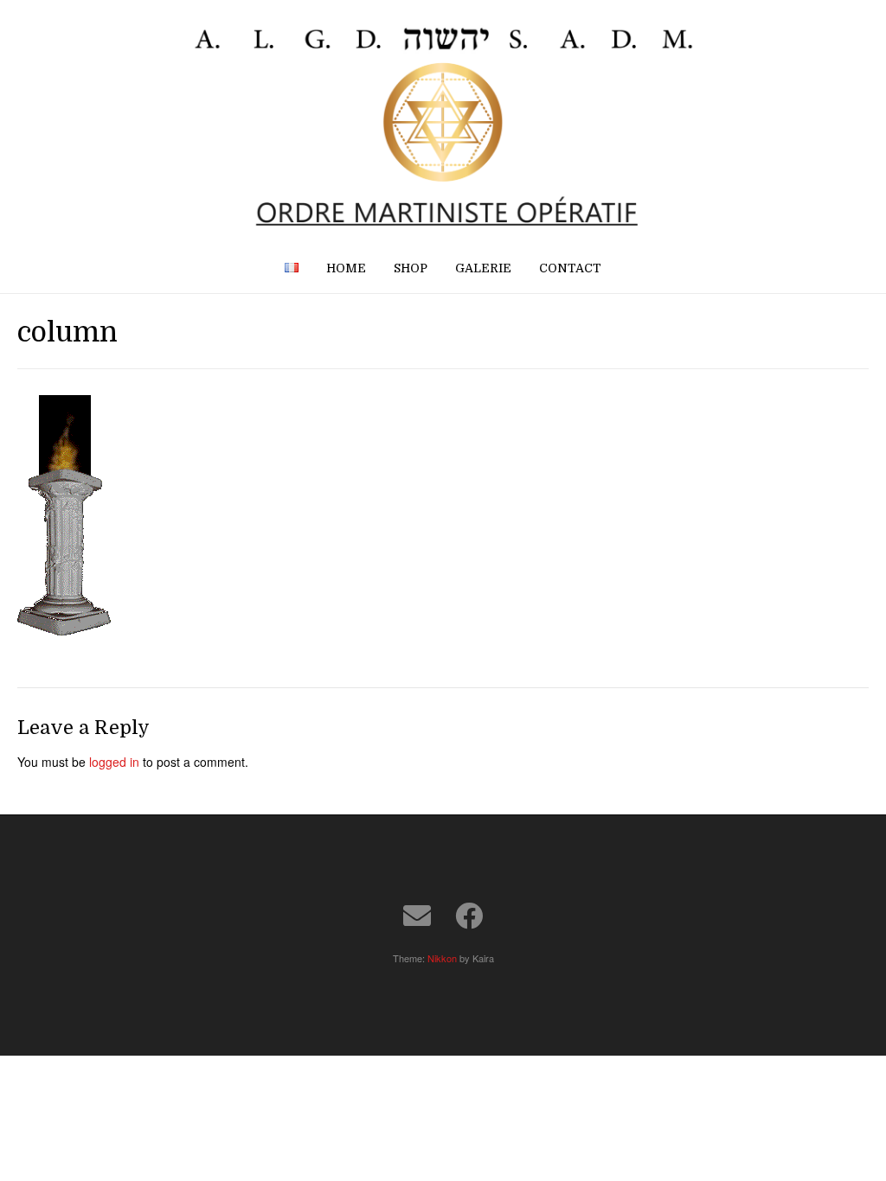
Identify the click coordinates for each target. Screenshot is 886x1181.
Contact (570, 268)
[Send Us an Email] (417, 915)
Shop (410, 268)
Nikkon (442, 958)
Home (346, 268)
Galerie (483, 268)
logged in (114, 761)
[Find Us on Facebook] (469, 915)
